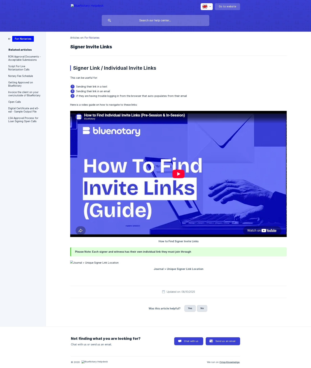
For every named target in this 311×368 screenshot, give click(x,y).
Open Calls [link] (14, 101)
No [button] (202, 308)
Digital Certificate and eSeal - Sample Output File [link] (23, 110)
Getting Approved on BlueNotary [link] (20, 84)
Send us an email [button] (225, 341)
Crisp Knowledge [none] (229, 362)
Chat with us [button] (191, 341)
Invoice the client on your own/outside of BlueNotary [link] (24, 94)
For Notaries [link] (92, 37)
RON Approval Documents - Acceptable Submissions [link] (24, 58)
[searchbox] (155, 20)
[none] (87, 6)
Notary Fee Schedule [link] (20, 76)
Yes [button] (190, 308)
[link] (21, 38)
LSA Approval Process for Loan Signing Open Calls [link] (23, 120)
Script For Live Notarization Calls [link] (19, 68)
